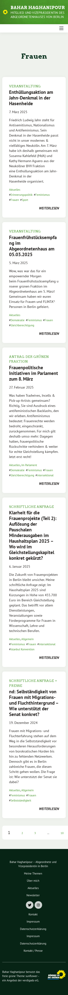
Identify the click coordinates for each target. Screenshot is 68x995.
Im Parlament (29, 465)
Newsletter (33, 895)
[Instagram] (38, 905)
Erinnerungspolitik (21, 195)
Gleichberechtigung (22, 325)
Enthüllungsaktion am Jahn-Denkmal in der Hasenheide (31, 97)
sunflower (31, 976)
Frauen (15, 200)
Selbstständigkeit (21, 800)
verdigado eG (30, 980)
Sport (25, 200)
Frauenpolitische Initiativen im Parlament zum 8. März (33, 373)
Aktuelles (14, 189)
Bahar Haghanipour (38, 7)
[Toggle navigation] (61, 28)
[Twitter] (29, 905)
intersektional (45, 475)
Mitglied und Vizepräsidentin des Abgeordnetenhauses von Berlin (37, 15)
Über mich (33, 880)
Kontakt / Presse (33, 950)
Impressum (33, 921)
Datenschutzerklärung (33, 929)
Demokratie (18, 320)
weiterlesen (49, 208)
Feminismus (42, 195)
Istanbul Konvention (22, 649)
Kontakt (33, 914)
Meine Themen (33, 873)
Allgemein (27, 639)
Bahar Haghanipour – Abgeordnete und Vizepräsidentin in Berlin (33, 864)
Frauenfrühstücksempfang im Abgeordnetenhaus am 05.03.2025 (33, 245)
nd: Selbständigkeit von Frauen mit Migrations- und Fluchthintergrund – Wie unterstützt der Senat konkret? (33, 703)
